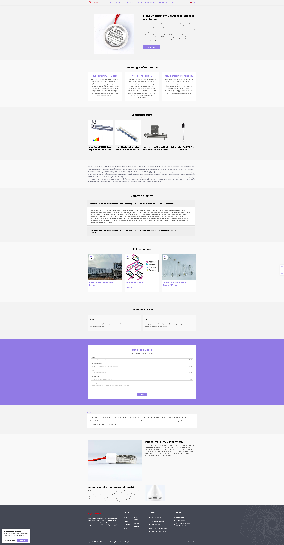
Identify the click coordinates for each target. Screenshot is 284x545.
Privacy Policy (192, 542)
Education (162, 2)
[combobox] (94, 366)
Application (130, 2)
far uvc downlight (130, 421)
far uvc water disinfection (177, 417)
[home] (93, 2)
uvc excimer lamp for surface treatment (103, 424)
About (140, 2)
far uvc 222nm (107, 417)
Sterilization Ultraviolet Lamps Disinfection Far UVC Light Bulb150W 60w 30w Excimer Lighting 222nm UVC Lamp (128, 148)
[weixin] (282, 273)
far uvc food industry (115, 421)
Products (119, 2)
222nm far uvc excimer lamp (149, 421)
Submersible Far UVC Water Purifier (183, 148)
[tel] (282, 266)
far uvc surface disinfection (157, 417)
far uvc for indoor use (97, 421)
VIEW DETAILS (100, 132)
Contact (172, 2)
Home (111, 2)
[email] (282, 270)
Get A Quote (151, 47)
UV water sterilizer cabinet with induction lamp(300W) (156, 148)
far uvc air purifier (121, 417)
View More (92, 290)
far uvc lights (94, 417)
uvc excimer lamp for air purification (174, 421)
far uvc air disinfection (137, 417)
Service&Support (150, 2)
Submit (142, 395)
